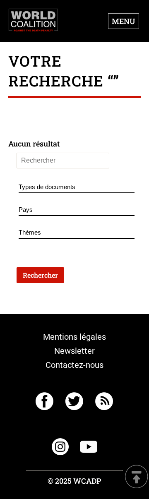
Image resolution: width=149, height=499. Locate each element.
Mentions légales (74, 337)
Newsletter (74, 351)
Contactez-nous (74, 365)
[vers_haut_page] (136, 477)
